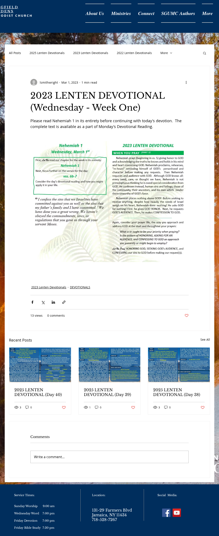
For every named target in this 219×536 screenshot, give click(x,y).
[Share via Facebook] (32, 302)
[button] (205, 53)
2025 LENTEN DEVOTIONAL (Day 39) (107, 392)
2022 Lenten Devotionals (134, 53)
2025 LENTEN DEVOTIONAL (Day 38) (176, 392)
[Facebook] (166, 513)
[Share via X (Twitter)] (43, 302)
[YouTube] (177, 513)
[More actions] (186, 82)
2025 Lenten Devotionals (47, 53)
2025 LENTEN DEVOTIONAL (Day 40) (38, 392)
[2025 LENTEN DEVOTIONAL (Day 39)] (110, 365)
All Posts (15, 53)
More (164, 53)
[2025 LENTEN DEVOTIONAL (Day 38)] (179, 365)
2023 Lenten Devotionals (90, 53)
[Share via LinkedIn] (53, 302)
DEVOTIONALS (80, 287)
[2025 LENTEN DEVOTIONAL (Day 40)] (40, 365)
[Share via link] (64, 302)
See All (205, 339)
